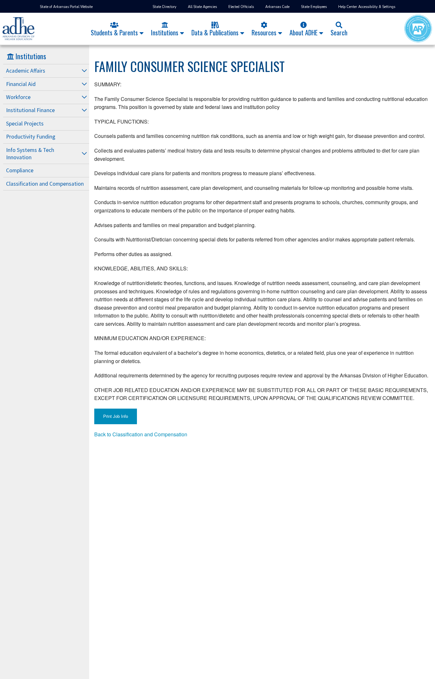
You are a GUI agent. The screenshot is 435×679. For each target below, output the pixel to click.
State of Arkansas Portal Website (66, 6)
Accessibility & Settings (376, 6)
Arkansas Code (277, 6)
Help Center (347, 6)
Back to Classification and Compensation (140, 434)
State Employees (314, 6)
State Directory (164, 6)
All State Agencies (202, 6)
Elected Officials (241, 6)
